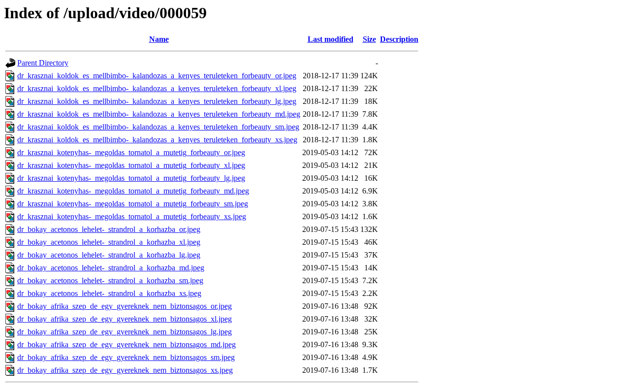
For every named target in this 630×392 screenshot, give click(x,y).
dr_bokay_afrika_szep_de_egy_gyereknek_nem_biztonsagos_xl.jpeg (124, 319)
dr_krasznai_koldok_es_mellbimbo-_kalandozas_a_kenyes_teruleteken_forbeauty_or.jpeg (156, 75)
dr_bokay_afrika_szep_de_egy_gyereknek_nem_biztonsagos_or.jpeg (124, 306)
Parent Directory (42, 63)
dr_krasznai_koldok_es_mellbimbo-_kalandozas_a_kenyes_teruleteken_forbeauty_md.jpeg (158, 114)
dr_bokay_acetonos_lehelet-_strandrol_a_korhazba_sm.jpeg (110, 280)
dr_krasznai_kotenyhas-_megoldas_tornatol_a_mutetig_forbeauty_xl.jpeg (131, 165)
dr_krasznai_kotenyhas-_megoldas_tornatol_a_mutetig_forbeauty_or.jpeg (131, 152)
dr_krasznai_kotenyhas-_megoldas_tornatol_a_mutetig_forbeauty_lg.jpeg (131, 178)
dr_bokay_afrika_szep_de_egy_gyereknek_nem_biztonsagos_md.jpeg (126, 344)
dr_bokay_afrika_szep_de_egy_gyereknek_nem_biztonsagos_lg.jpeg (124, 331)
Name (159, 39)
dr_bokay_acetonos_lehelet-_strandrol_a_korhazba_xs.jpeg (109, 293)
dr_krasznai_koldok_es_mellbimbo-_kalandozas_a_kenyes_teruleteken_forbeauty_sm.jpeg (158, 127)
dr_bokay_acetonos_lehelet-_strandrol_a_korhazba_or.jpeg (108, 229)
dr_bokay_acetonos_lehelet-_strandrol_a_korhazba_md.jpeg (110, 267)
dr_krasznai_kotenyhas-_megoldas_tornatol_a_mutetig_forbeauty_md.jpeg (133, 191)
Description (399, 39)
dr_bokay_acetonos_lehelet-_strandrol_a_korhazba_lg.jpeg (108, 255)
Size (369, 39)
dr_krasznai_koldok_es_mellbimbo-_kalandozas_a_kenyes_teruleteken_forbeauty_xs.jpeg (157, 139)
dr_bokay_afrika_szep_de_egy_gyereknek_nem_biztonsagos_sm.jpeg (126, 357)
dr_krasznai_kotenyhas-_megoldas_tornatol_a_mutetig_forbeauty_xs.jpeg (131, 216)
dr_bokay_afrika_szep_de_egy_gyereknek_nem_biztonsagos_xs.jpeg (125, 370)
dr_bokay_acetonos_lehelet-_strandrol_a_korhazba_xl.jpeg (108, 242)
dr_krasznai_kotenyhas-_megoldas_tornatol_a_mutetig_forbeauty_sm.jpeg (132, 203)
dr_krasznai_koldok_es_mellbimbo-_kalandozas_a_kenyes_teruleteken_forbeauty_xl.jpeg (156, 88)
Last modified (330, 39)
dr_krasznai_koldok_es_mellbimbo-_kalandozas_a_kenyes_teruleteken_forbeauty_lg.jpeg (156, 101)
